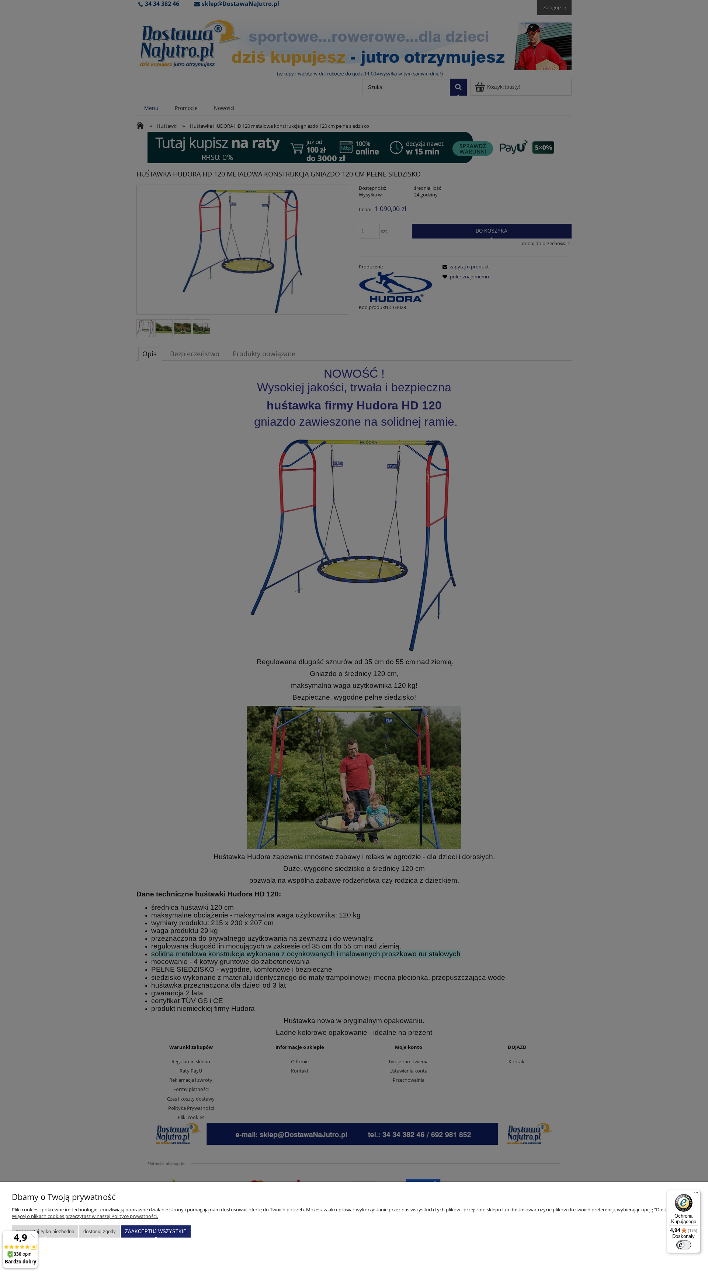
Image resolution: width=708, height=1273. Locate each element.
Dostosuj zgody (99, 1231)
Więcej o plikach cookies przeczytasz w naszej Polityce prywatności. (85, 1216)
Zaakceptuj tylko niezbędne (45, 1231)
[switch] (683, 1245)
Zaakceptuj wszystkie (156, 1231)
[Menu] (696, 1194)
